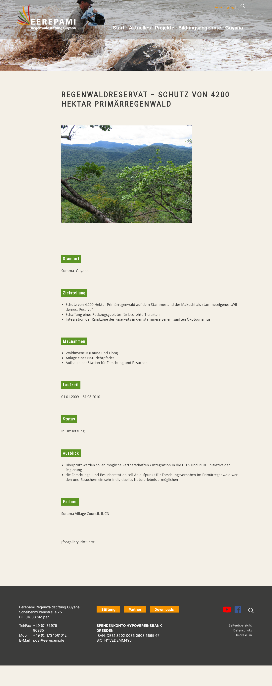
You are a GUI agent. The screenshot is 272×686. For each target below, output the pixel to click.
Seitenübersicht (240, 625)
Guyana (234, 28)
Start (119, 28)
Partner (135, 609)
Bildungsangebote (199, 28)
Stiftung (108, 609)
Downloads (164, 609)
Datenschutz (242, 630)
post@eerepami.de (48, 640)
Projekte (164, 28)
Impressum (244, 635)
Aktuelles (140, 28)
